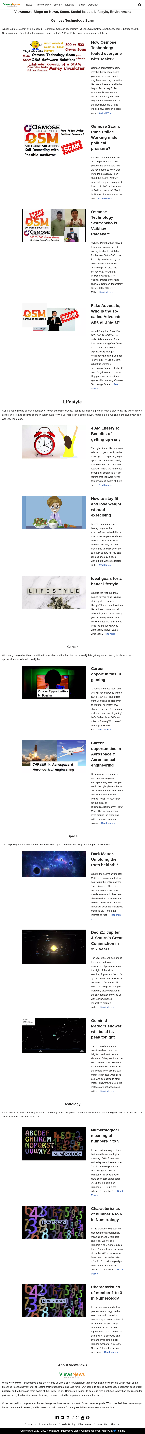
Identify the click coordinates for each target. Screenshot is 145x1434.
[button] (139, 5)
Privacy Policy (47, 1424)
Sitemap (115, 1424)
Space (82, 4)
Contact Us (100, 1424)
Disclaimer (84, 1424)
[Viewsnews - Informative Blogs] (12, 5)
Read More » (104, 113)
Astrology (93, 4)
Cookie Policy (67, 1424)
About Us (30, 1424)
